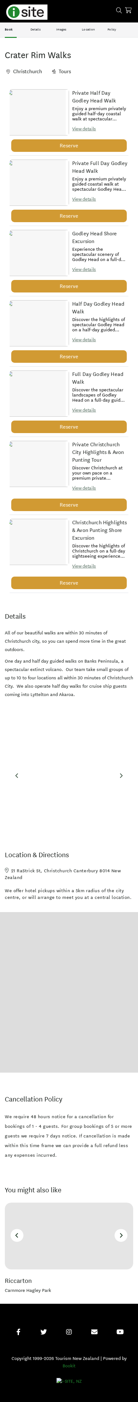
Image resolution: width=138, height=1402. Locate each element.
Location (88, 29)
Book (9, 29)
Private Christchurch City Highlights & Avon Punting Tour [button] (98, 452)
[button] (38, 112)
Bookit (69, 1366)
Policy (112, 29)
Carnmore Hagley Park (28, 1290)
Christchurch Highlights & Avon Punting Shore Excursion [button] (99, 530)
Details (35, 29)
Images (61, 29)
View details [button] (84, 129)
